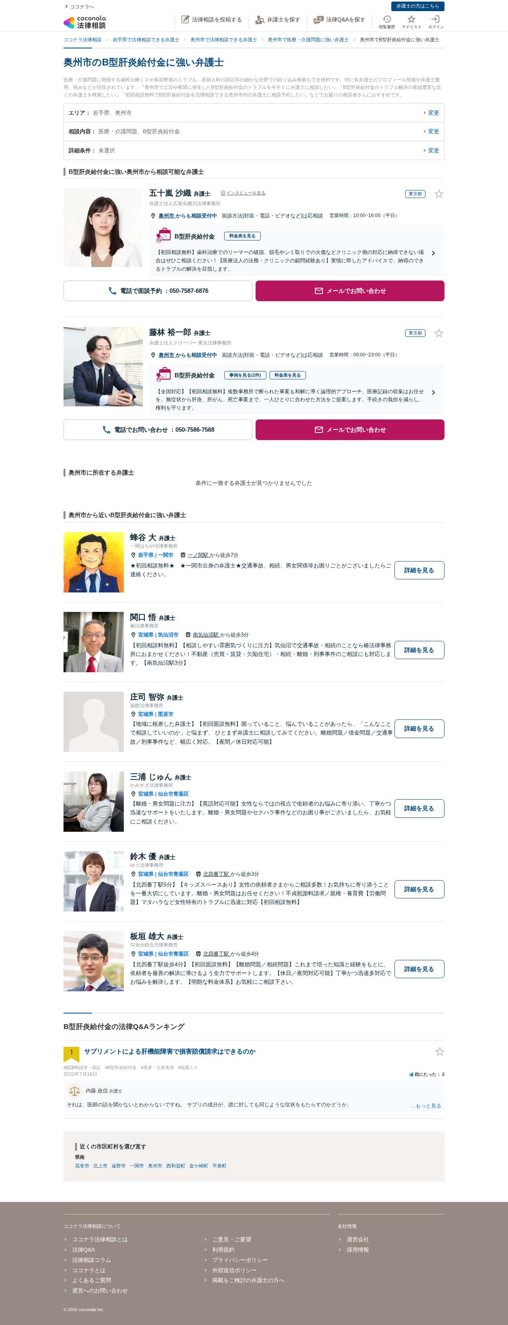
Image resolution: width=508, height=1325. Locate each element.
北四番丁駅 (217, 874)
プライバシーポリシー (240, 1260)
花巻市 (82, 1166)
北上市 (100, 1166)
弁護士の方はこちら (417, 6)
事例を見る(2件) (245, 375)
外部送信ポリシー (234, 1270)
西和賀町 (175, 1166)
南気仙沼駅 (206, 635)
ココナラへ (82, 7)
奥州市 (167, 216)
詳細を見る (419, 570)
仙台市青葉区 (173, 794)
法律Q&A (83, 1249)
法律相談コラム (91, 1260)
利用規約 (223, 1249)
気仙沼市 (168, 635)
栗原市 (165, 714)
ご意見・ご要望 (231, 1239)
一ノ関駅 (199, 555)
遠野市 (119, 1166)
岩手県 (146, 555)
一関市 (165, 555)
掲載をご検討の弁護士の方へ (248, 1280)
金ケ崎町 (198, 1166)
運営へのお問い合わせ (100, 1290)
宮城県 (146, 635)
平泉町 (219, 1166)
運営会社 (358, 1239)
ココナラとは (89, 1270)
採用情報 (358, 1249)
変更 (433, 113)
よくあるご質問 (91, 1280)
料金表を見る (242, 235)
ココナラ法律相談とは (100, 1239)
